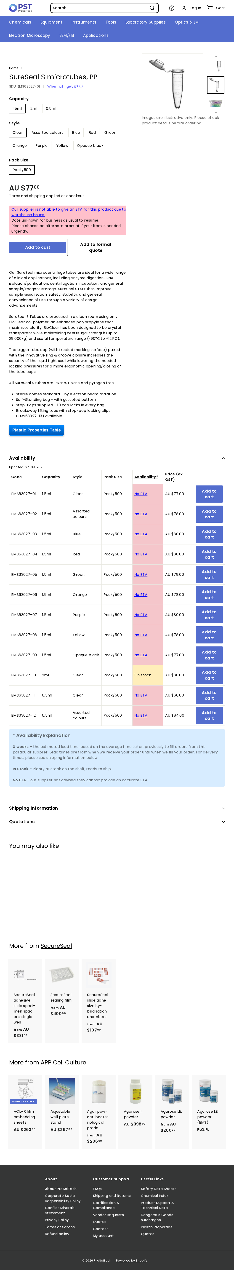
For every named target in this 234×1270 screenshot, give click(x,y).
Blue (76, 132)
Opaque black (90, 145)
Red (92, 132)
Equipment (51, 22)
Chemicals (20, 22)
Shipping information (33, 808)
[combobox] (104, 8)
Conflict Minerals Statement (60, 1210)
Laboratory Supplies (145, 22)
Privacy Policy (57, 1219)
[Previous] (216, 57)
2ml (33, 108)
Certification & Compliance (106, 1205)
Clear (18, 132)
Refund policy (57, 1233)
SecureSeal (56, 946)
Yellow (62, 145)
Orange (20, 145)
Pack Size (19, 160)
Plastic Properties (156, 1226)
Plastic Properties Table (36, 430)
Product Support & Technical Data (157, 1205)
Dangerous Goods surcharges (157, 1217)
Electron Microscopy (29, 35)
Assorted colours (47, 132)
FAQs (97, 1188)
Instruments (84, 22)
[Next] (216, 111)
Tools (111, 22)
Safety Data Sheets (158, 1188)
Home (14, 68)
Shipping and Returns (112, 1195)
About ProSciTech (61, 1188)
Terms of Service (60, 1226)
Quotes (99, 1221)
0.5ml (51, 108)
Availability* (146, 477)
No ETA (140, 493)
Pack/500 (22, 169)
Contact (100, 1228)
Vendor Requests (108, 1214)
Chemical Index (154, 1195)
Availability (22, 458)
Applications (96, 35)
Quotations (22, 822)
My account (103, 1235)
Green (110, 132)
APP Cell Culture (63, 1062)
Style (14, 123)
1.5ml (17, 108)
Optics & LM (187, 22)
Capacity (19, 99)
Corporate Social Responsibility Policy (62, 1198)
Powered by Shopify (131, 1260)
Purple (41, 145)
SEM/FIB (66, 35)
